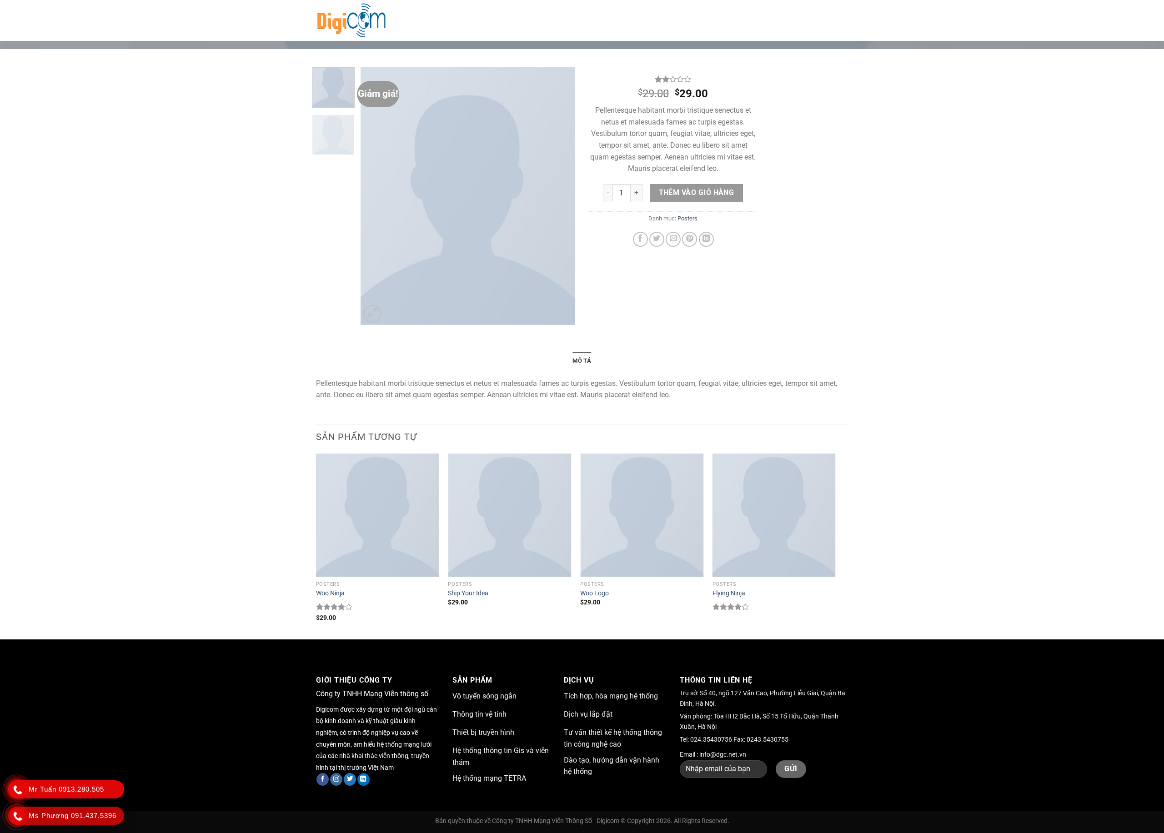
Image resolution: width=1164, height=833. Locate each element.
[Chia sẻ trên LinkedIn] (706, 239)
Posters (687, 218)
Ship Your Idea (468, 593)
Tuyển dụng (683, 20)
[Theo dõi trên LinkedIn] (363, 779)
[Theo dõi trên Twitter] (350, 779)
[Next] (560, 196)
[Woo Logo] (641, 515)
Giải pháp (531, 20)
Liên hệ (727, 20)
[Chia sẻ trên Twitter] (656, 239)
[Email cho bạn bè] (673, 239)
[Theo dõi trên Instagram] (336, 779)
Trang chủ (431, 20)
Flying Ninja (728, 593)
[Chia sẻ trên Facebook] (640, 239)
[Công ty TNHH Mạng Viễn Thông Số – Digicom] (356, 20)
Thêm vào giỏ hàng (696, 193)
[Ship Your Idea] (509, 515)
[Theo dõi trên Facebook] (322, 779)
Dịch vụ (578, 20)
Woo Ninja (330, 593)
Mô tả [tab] (581, 360)
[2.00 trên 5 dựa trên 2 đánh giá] (673, 79)
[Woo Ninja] (377, 515)
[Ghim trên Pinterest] (689, 239)
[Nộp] (838, 20)
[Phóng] (372, 314)
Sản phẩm (626, 20)
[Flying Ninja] (774, 515)
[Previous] (376, 196)
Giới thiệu (479, 20)
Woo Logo (594, 593)
